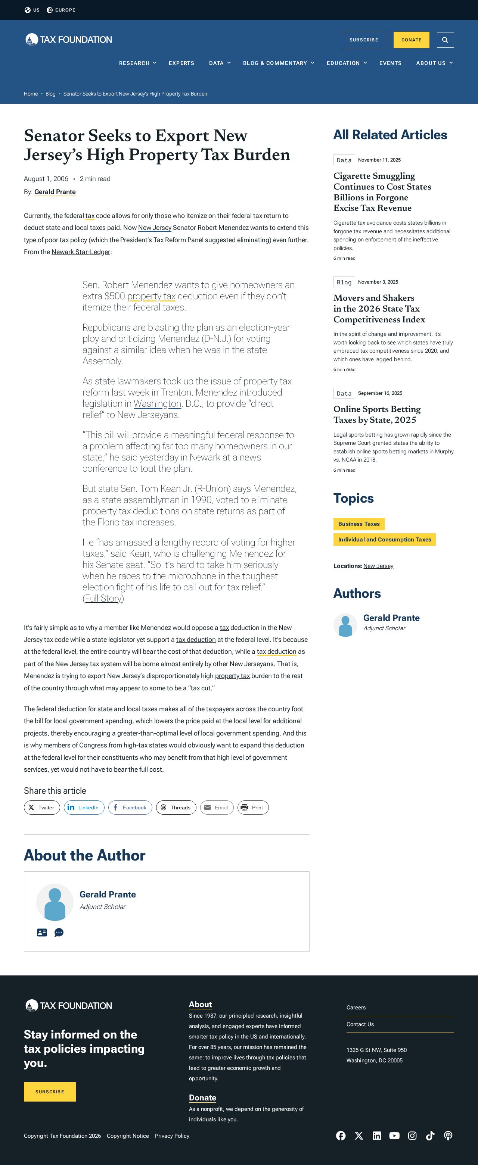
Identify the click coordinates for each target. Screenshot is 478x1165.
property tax (151, 296)
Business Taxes (359, 524)
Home (31, 94)
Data (216, 63)
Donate (411, 40)
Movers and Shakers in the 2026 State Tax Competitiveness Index (379, 309)
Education (343, 63)
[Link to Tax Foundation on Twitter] (359, 1136)
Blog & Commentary (275, 63)
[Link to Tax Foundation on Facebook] (341, 1136)
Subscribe (364, 40)
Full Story (103, 598)
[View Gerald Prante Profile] (41, 933)
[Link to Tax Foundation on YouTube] (395, 1136)
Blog (51, 94)
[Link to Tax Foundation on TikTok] (430, 1136)
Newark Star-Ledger (81, 252)
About (200, 1004)
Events (392, 63)
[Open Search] (445, 40)
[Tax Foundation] (69, 40)
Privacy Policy (172, 1136)
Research (134, 63)
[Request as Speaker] (59, 933)
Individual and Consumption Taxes (384, 539)
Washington (157, 403)
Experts (183, 63)
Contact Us (360, 1024)
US (36, 10)
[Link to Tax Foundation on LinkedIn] (377, 1136)
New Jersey (154, 227)
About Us (431, 63)
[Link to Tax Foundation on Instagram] (412, 1136)
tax (90, 215)
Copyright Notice (128, 1136)
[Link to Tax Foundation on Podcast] (448, 1136)
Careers (356, 1007)
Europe (65, 10)
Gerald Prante (55, 192)
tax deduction (196, 639)
